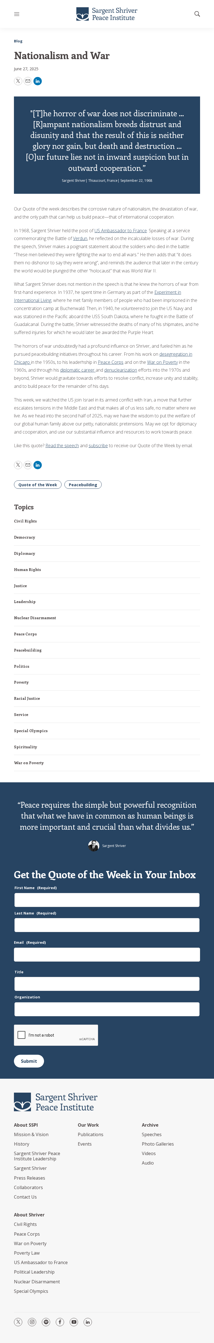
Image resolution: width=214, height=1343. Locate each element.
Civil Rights (25, 521)
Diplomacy (24, 553)
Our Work (88, 1125)
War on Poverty (162, 362)
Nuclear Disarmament (35, 617)
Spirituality (25, 746)
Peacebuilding (83, 484)
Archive (150, 1125)
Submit (29, 1061)
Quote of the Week (37, 484)
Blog (18, 40)
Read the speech (62, 445)
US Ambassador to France (120, 231)
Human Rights (27, 569)
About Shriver (29, 1215)
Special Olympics (31, 730)
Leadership (25, 601)
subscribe (98, 445)
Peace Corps (110, 362)
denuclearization (120, 370)
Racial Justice (27, 698)
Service (21, 714)
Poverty (21, 682)
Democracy (24, 537)
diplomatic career (78, 370)
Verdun (80, 238)
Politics (21, 666)
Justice (20, 585)
